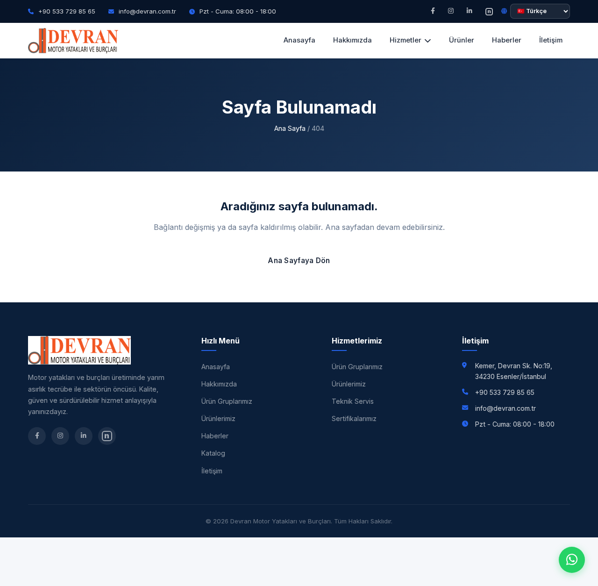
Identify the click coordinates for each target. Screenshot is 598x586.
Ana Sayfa (290, 128)
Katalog (213, 453)
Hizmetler (405, 40)
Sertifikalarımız (354, 418)
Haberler (506, 40)
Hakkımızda (352, 40)
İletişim (550, 40)
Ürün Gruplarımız (226, 401)
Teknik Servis (353, 401)
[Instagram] (451, 11)
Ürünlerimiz (218, 418)
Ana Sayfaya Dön (299, 260)
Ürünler (461, 40)
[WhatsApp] (572, 560)
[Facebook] (433, 11)
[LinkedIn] (469, 11)
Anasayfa (299, 40)
